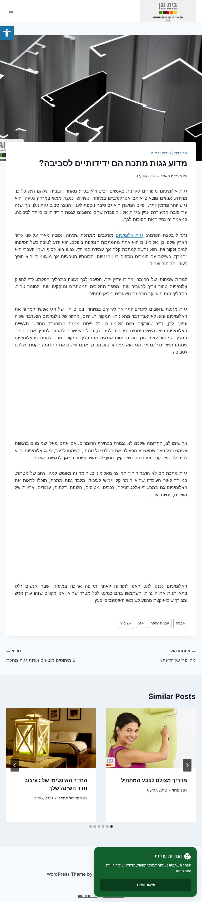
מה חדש (180, 153)
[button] (7, 33)
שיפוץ (126, 623)
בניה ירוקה (159, 623)
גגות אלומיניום (130, 235)
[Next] (15, 765)
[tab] (111, 826)
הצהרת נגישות (88, 895)
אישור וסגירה (145, 884)
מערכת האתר (171, 176)
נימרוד (177, 790)
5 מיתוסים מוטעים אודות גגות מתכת (40, 656)
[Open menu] (11, 11)
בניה (180, 623)
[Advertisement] (101, 401)
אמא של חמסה (70, 798)
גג (141, 623)
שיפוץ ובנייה (161, 153)
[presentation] (151, 738)
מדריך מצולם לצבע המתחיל (154, 780)
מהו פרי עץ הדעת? (178, 656)
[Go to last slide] (187, 765)
